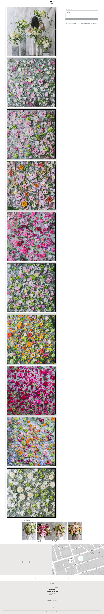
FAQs (57, 611)
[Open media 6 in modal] (31, 237)
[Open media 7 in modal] (31, 288)
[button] (98, 3)
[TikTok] (54, 602)
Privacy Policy (54, 611)
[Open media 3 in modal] (31, 83)
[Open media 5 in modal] (31, 185)
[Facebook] (52, 602)
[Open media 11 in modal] (31, 493)
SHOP (6, 3)
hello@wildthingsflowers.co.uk (78, 24)
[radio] (66, 13)
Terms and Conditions (48, 611)
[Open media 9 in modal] (31, 390)
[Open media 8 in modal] (31, 339)
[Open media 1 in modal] (31, 32)
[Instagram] (50, 602)
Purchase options (67, 12)
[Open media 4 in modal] (31, 134)
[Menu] (4, 3)
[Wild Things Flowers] (52, 3)
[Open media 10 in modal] (31, 442)
